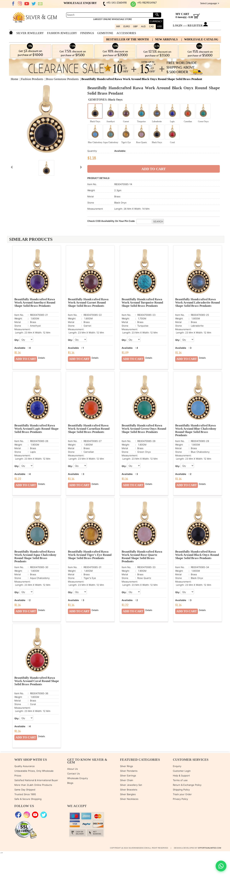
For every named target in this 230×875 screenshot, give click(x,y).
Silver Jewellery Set (131, 784)
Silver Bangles (128, 794)
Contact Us (73, 773)
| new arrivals (165, 39)
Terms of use (180, 780)
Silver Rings (126, 766)
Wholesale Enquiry (77, 778)
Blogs (70, 782)
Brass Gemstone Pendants (62, 79)
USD (159, 26)
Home (14, 79)
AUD (143, 26)
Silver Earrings (128, 775)
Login (177, 25)
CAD (151, 26)
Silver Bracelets (128, 789)
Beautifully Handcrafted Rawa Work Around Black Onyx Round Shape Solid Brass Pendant (141, 79)
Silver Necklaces (129, 799)
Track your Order (182, 794)
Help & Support (181, 775)
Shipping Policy (181, 789)
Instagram (20, 3)
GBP (135, 26)
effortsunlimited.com (209, 848)
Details (41, 358)
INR (118, 26)
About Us (72, 768)
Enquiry (177, 766)
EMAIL (40, 3)
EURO (126, 26)
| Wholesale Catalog (199, 39)
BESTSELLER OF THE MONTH (127, 39)
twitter (33, 3)
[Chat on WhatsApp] (221, 866)
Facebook (13, 3)
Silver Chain (126, 780)
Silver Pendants (128, 770)
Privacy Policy (180, 799)
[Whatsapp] (133, 6)
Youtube (26, 3)
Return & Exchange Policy (187, 784)
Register (195, 25)
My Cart (182, 13)
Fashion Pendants (32, 79)
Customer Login (182, 770)
